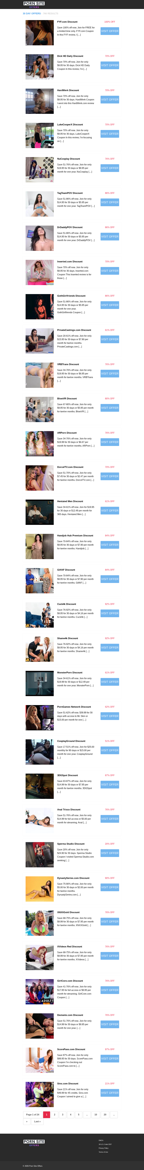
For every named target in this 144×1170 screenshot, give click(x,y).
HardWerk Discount (68, 90)
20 (105, 1114)
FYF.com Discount (67, 21)
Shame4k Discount (67, 638)
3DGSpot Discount (67, 775)
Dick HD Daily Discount (70, 56)
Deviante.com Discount (70, 1015)
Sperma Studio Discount (71, 843)
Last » (37, 1121)
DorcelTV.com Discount (70, 467)
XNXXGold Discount (68, 912)
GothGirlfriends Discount (71, 295)
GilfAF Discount (66, 569)
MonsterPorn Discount (69, 672)
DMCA (101, 1140)
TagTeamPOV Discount (70, 193)
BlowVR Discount (67, 398)
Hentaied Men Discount (70, 501)
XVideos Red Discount (69, 946)
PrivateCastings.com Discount (74, 330)
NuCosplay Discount (68, 158)
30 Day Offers (32, 13)
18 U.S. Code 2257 (105, 1144)
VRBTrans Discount (68, 364)
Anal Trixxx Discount (68, 809)
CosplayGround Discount (71, 741)
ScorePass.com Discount (71, 1049)
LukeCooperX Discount (70, 124)
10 (95, 1114)
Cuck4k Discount (66, 604)
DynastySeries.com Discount (73, 878)
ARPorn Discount (67, 432)
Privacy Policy (103, 1148)
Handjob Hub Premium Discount (75, 535)
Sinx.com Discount (67, 1083)
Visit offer (109, 31)
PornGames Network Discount (74, 706)
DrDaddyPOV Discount (70, 227)
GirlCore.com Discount (70, 980)
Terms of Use (103, 1152)
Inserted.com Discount (70, 261)
